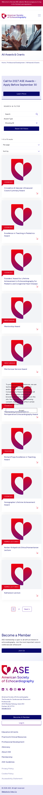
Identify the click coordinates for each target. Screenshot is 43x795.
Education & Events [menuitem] (10, 732)
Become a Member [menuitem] (21, 717)
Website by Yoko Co (9, 792)
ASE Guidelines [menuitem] (8, 762)
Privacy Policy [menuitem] (8, 768)
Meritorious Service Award (15, 369)
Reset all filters (21, 128)
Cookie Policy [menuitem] (7, 773)
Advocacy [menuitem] (6, 747)
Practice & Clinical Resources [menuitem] (14, 737)
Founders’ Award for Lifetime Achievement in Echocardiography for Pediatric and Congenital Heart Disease (21, 281)
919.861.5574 (6, 708)
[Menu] (37, 15)
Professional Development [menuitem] (13, 742)
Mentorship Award (12, 326)
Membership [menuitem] (7, 757)
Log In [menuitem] (21, 723)
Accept (21, 410)
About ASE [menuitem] (6, 752)
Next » (27, 609)
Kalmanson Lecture (12, 593)
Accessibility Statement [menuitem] (12, 778)
